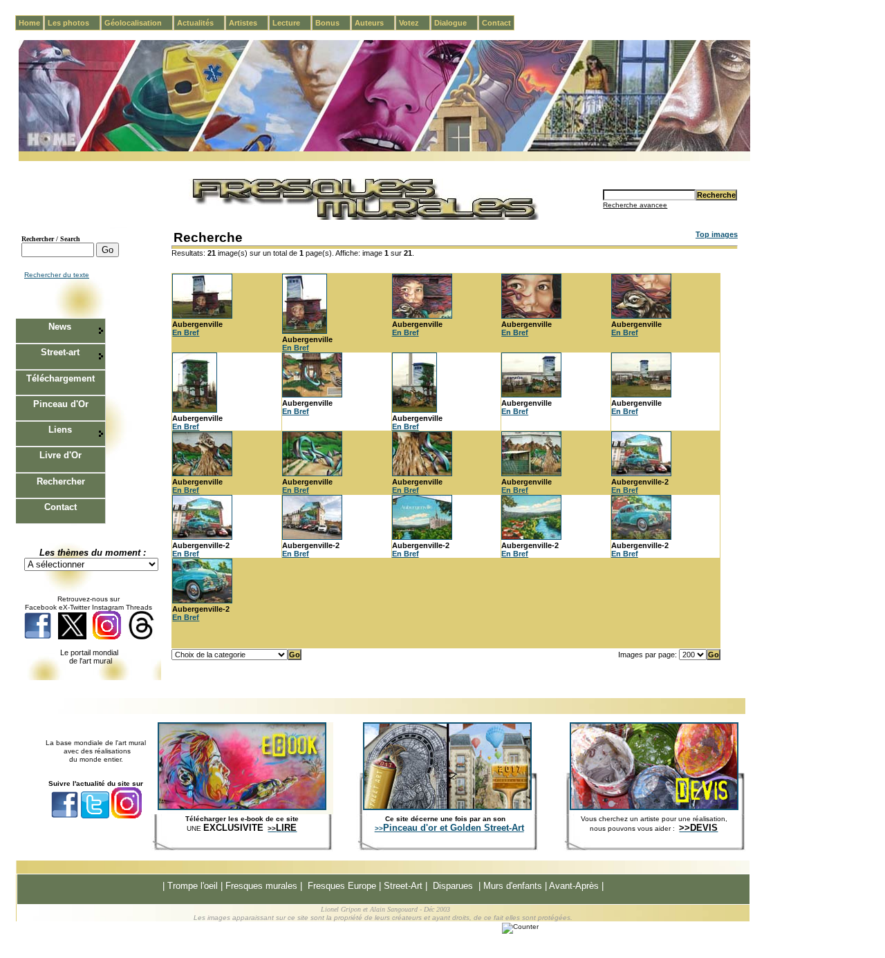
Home (29, 23)
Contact (496, 23)
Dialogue (456, 23)
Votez (414, 23)
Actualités (201, 23)
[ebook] (242, 807)
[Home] (384, 149)
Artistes (248, 23)
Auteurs (375, 23)
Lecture (291, 23)
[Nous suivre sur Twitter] (72, 637)
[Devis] (654, 807)
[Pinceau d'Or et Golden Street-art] (447, 807)
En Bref (185, 332)
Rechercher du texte (56, 275)
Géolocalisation (138, 23)
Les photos (74, 23)
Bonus (333, 23)
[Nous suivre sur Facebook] (38, 637)
